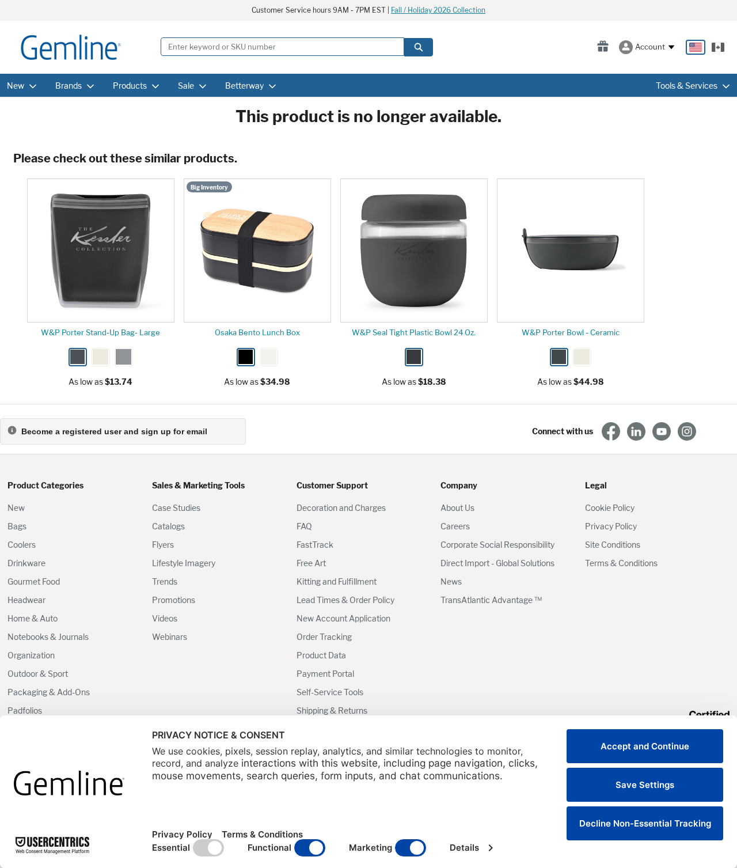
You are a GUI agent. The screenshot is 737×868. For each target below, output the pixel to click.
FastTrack (315, 544)
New (16, 508)
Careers (455, 526)
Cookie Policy (610, 508)
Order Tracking (324, 637)
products (130, 85)
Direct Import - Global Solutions (497, 563)
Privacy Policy (611, 526)
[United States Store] (695, 47)
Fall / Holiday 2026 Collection (438, 10)
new (15, 85)
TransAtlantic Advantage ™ (491, 600)
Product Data (321, 655)
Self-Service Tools (330, 692)
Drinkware (26, 563)
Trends (164, 581)
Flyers (163, 544)
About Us (457, 508)
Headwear (26, 600)
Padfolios (24, 710)
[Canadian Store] (718, 47)
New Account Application (343, 618)
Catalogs (168, 526)
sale (186, 85)
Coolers (21, 544)
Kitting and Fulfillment (337, 581)
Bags (16, 526)
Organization (31, 655)
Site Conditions (612, 544)
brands (68, 85)
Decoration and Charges (341, 508)
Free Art (311, 563)
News (451, 581)
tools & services (686, 85)
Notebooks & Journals (48, 637)
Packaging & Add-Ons (48, 692)
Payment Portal (325, 674)
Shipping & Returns (332, 710)
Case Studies (176, 508)
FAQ (304, 526)
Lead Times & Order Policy (345, 600)
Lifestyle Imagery (183, 563)
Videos (164, 618)
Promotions (173, 600)
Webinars (169, 637)
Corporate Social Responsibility (497, 544)
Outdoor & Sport (37, 674)
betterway (244, 85)
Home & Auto (32, 618)
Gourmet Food (33, 581)
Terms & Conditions (621, 563)
